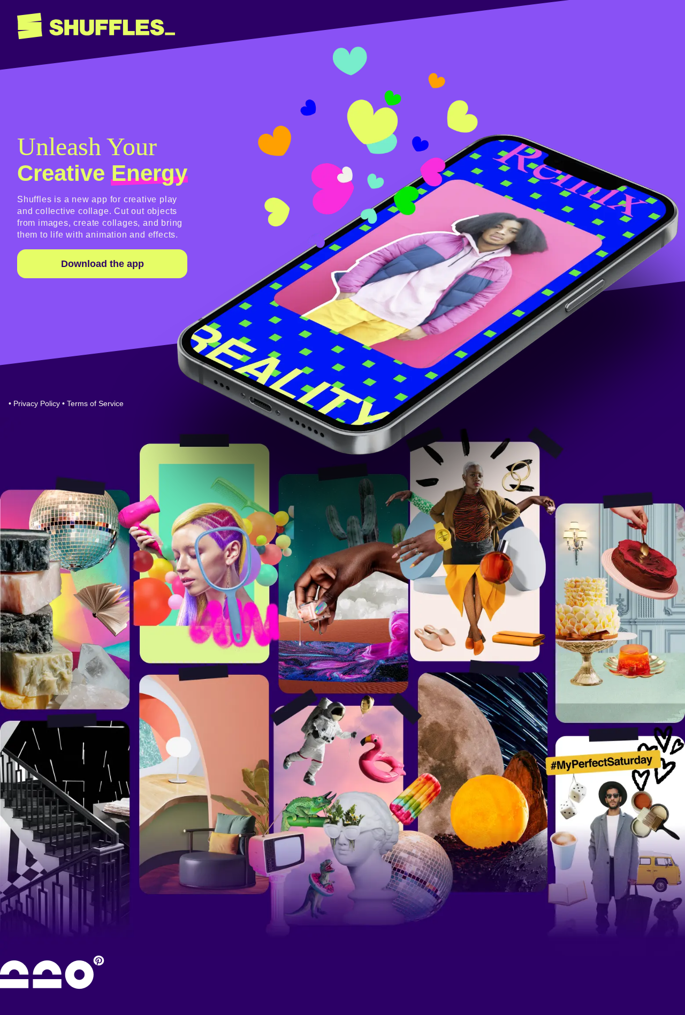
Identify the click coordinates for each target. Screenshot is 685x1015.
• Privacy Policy (34, 403)
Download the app (102, 263)
